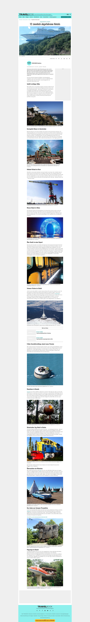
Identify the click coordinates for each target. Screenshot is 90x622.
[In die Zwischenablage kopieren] (69, 59)
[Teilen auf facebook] (56, 59)
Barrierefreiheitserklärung (45, 617)
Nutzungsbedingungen (64, 613)
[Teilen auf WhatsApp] (61, 59)
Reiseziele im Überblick (65, 17)
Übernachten (25, 19)
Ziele (23, 17)
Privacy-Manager (41, 615)
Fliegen (27, 17)
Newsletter (35, 615)
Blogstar (31, 615)
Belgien (28, 511)
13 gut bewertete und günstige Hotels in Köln (44, 339)
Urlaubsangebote (53, 17)
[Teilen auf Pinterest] (59, 59)
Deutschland (45, 17)
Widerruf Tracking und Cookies (49, 615)
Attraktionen (36, 17)
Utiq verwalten (57, 615)
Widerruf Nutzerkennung (65, 615)
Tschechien (57, 293)
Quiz (41, 17)
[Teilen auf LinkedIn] (64, 59)
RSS (29, 615)
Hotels (29, 19)
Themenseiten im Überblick (51, 613)
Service (31, 17)
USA (40, 470)
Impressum (58, 613)
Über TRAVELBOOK (25, 613)
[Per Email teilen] (67, 59)
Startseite (20, 19)
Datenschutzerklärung (24, 615)
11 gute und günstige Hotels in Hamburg (43, 333)
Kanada (28, 391)
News (20, 17)
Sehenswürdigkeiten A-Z (41, 613)
